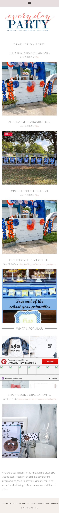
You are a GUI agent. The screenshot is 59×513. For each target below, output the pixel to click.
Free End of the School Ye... (29, 260)
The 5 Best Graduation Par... (29, 52)
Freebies (27, 264)
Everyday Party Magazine (34, 399)
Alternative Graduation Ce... (30, 121)
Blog (37, 57)
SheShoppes (31, 508)
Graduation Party (38, 264)
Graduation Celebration (29, 191)
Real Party (51, 264)
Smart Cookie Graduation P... (29, 394)
